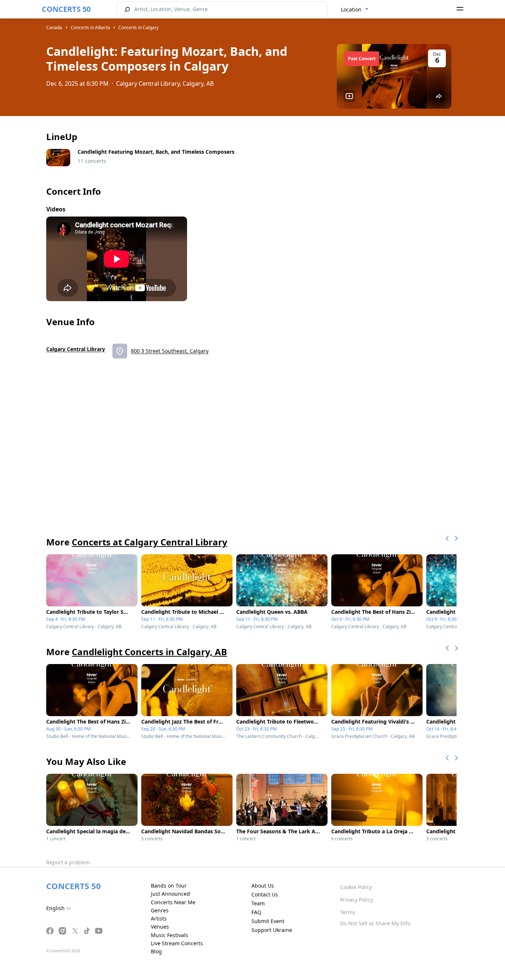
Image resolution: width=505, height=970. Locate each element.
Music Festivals (169, 935)
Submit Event (267, 921)
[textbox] (60, 908)
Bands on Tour (169, 885)
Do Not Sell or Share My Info (375, 923)
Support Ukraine (271, 929)
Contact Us (264, 894)
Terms (347, 912)
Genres (160, 910)
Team (258, 903)
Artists (159, 918)
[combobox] (354, 9)
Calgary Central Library (75, 349)
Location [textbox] (351, 9)
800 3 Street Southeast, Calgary (170, 350)
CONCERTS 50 (66, 9)
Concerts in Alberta (90, 27)
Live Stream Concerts (177, 943)
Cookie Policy (356, 887)
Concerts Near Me (173, 902)
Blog (156, 951)
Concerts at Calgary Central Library (149, 542)
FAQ (256, 912)
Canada (54, 27)
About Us (262, 885)
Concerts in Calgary (138, 27)
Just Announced (170, 893)
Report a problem (68, 862)
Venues (160, 926)
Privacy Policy (356, 899)
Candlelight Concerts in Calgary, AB (149, 652)
